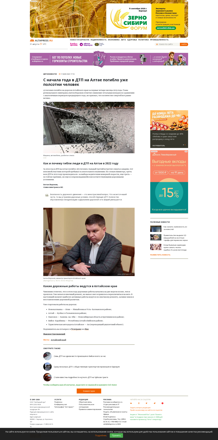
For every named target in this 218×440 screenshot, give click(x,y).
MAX (119, 424)
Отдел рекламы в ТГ (111, 404)
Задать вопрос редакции (140, 407)
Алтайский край (58, 340)
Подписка (58, 402)
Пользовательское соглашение (86, 405)
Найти (184, 44)
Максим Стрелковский (54, 334)
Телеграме (76, 329)
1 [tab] (183, 145)
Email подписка (109, 417)
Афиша (106, 414)
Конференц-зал (60, 404)
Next (185, 120)
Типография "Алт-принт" (64, 407)
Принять (116, 435)
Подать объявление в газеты (115, 412)
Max (87, 329)
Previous (152, 120)
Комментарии (89, 391)
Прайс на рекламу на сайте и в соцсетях (146, 410)
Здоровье (132, 40)
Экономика (114, 40)
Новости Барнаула (79, 40)
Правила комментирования (90, 409)
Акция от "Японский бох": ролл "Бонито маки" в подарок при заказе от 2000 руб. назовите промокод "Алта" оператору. (146, 416)
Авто (123, 40)
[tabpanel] (169, 130)
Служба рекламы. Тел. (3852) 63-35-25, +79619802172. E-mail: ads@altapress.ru (115, 421)
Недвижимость (99, 40)
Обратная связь (85, 402)
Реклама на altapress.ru (112, 402)
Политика (143, 40)
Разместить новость (160, 255)
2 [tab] (185, 145)
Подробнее (100, 435)
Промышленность (159, 40)
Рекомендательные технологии (111, 408)
